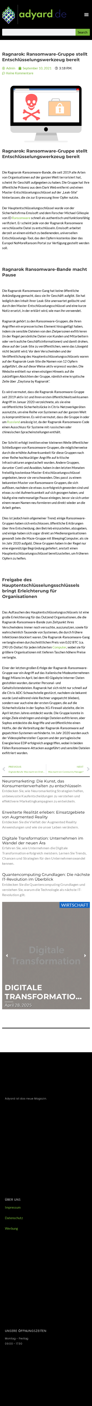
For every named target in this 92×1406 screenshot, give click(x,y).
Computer (59, 647)
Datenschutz (14, 1218)
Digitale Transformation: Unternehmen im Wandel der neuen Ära (42, 840)
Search (83, 32)
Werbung (11, 1228)
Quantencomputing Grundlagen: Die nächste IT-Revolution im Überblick (46, 877)
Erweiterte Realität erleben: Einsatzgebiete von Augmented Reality (43, 814)
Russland (13, 422)
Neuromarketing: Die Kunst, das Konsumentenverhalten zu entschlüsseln (41, 783)
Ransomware (21, 218)
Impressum (13, 1207)
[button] (86, 14)
